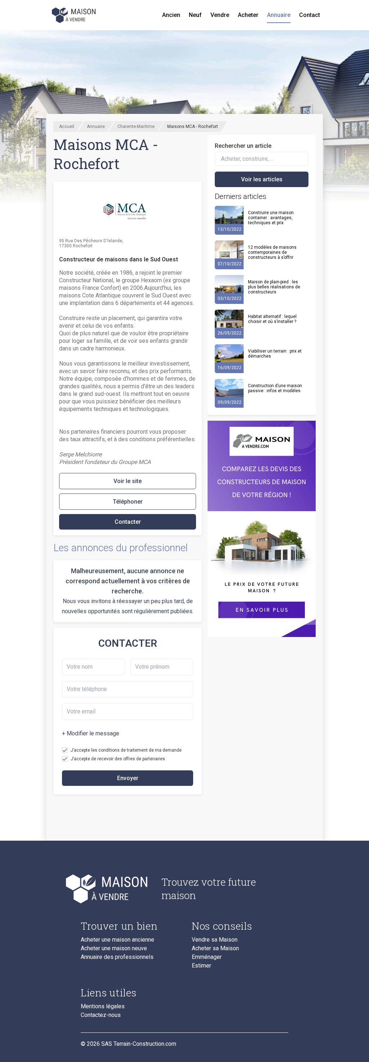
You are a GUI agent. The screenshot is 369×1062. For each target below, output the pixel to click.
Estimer (201, 966)
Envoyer (127, 778)
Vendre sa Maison (214, 940)
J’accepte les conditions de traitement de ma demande (126, 750)
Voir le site (128, 481)
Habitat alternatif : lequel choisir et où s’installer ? (272, 319)
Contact (309, 15)
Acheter (248, 15)
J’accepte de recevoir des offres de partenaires (118, 758)
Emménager (207, 957)
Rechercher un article (243, 145)
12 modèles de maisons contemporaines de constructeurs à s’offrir (272, 252)
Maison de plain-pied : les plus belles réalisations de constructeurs (274, 287)
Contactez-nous (101, 1015)
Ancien (171, 15)
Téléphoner (128, 501)
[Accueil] (74, 15)
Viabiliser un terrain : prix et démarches (275, 354)
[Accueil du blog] (115, 888)
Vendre (219, 15)
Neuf (195, 15)
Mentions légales (103, 1006)
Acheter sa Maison (215, 948)
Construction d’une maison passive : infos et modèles (275, 388)
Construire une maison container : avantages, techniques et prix (271, 217)
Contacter (128, 521)
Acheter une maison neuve (114, 948)
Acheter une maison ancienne (117, 940)
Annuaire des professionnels (117, 957)
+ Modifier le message (90, 733)
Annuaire (278, 15)
